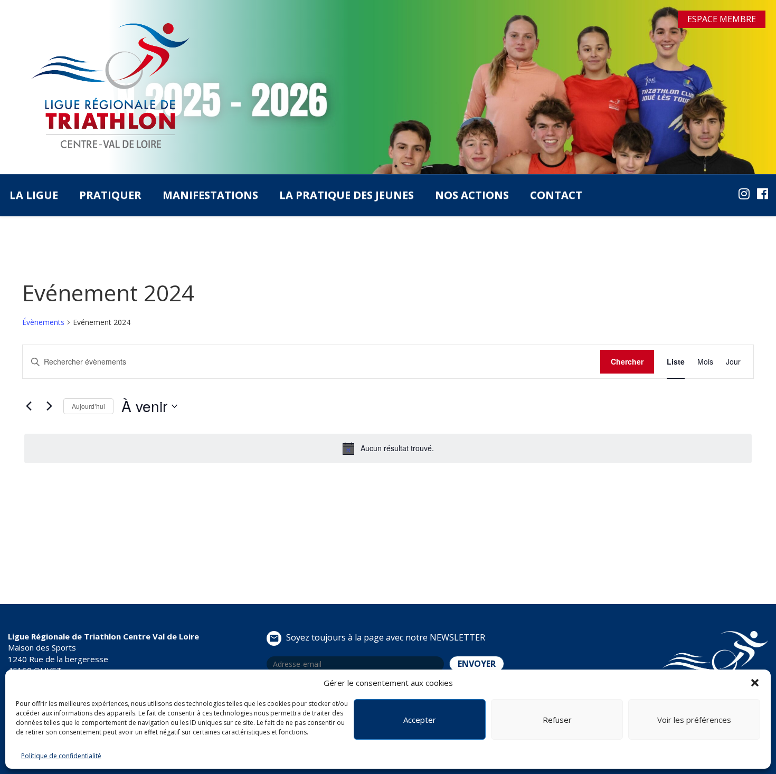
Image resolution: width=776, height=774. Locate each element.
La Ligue (34, 195)
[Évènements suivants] (49, 406)
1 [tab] (380, 166)
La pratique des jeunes (346, 195)
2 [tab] (396, 166)
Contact (556, 195)
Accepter (419, 719)
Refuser (557, 719)
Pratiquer (110, 195)
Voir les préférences (694, 719)
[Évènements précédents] (28, 406)
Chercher (627, 361)
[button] (755, 682)
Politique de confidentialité (61, 755)
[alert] (388, 448)
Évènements (43, 322)
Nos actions (472, 195)
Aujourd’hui (88, 406)
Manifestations (210, 195)
